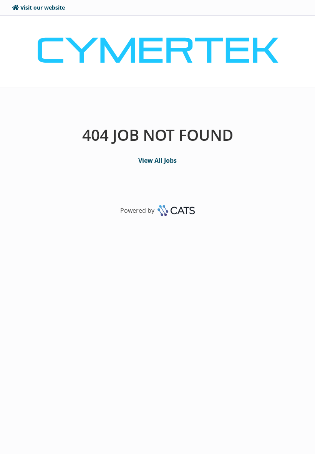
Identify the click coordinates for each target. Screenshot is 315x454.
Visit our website (42, 7)
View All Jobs (157, 160)
